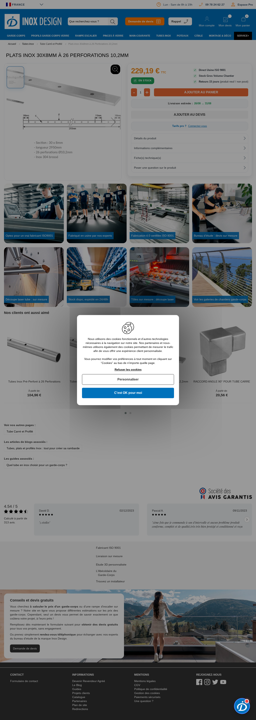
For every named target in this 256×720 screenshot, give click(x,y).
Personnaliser (128, 379)
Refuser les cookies (128, 369)
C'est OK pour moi (128, 393)
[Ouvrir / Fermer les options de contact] (242, 706)
